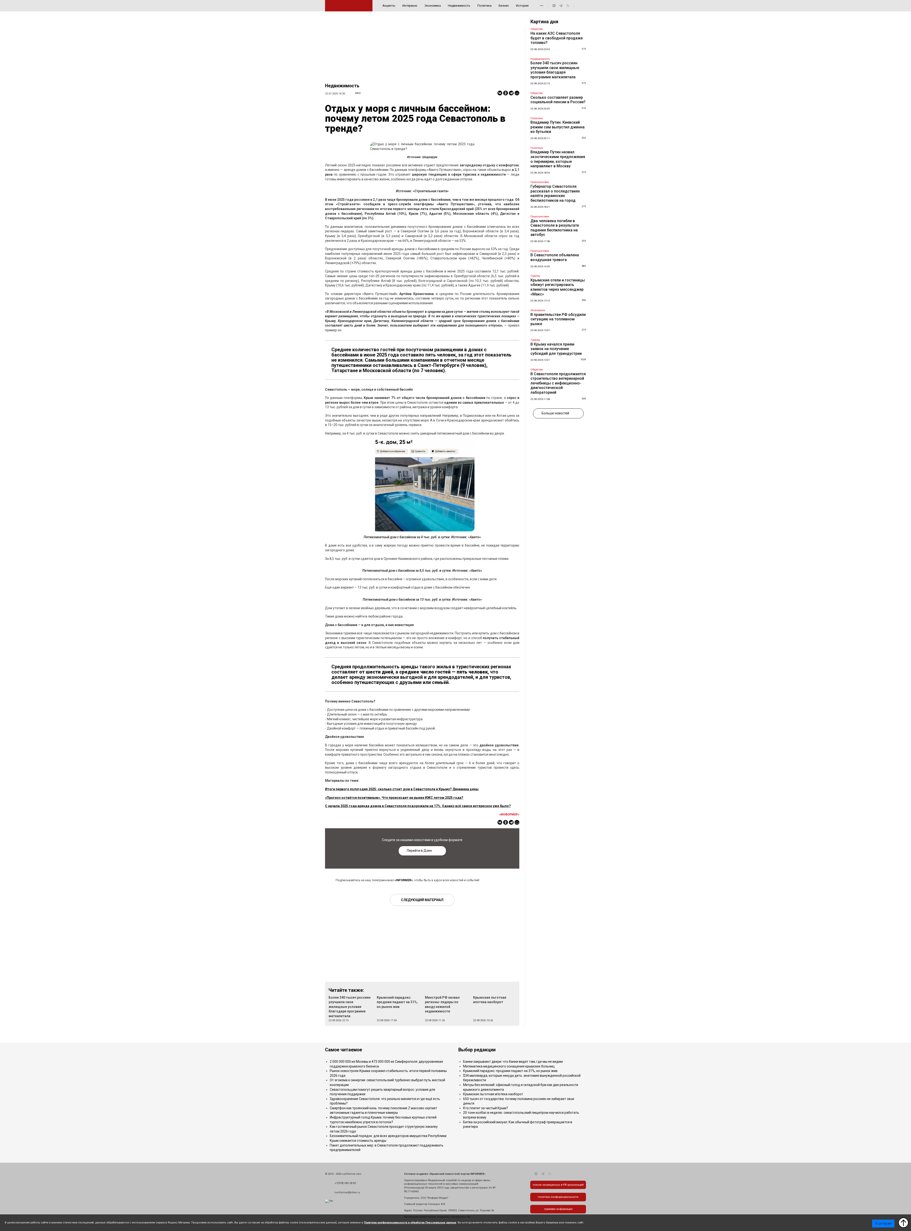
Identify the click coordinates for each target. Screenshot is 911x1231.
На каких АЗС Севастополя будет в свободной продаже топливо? (556, 38)
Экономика (432, 5)
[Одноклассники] (505, 93)
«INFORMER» (404, 880)
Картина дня (544, 21)
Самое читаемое (343, 1050)
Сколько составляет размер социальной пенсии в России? (558, 99)
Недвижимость (459, 5)
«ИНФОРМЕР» (509, 814)
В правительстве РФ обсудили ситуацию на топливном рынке (558, 319)
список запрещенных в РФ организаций (558, 1184)
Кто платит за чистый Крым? (485, 1108)
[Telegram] (511, 93)
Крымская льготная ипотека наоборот (493, 1094)
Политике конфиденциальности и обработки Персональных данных (410, 1222)
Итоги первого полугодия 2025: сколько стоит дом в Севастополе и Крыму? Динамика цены (402, 789)
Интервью (409, 5)
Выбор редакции (477, 1050)
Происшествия (539, 182)
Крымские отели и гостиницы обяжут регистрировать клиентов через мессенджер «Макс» (557, 287)
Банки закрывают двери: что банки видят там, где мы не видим (513, 1061)
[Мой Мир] (517, 93)
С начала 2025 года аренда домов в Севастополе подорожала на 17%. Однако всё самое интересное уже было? (418, 806)
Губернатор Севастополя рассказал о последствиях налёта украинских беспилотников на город (555, 193)
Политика (484, 5)
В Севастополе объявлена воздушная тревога (554, 257)
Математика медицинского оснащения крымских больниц (509, 1066)
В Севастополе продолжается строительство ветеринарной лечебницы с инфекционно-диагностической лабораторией (558, 383)
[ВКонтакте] (499, 93)
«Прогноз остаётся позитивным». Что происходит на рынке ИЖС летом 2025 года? (394, 798)
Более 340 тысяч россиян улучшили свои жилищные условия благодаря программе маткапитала (350, 1007)
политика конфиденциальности (558, 1196)
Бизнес (504, 5)
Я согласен (883, 1223)
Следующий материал (422, 900)
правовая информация (558, 1209)
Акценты (388, 5)
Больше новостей (555, 413)
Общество (536, 29)
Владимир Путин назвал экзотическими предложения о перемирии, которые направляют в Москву (557, 159)
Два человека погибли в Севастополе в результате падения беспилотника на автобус (554, 228)
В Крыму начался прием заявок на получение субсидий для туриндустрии (556, 349)
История (522, 5)
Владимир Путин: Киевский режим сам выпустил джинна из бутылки (557, 127)
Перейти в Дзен (419, 850)
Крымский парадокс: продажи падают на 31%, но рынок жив (397, 1002)
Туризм (535, 275)
